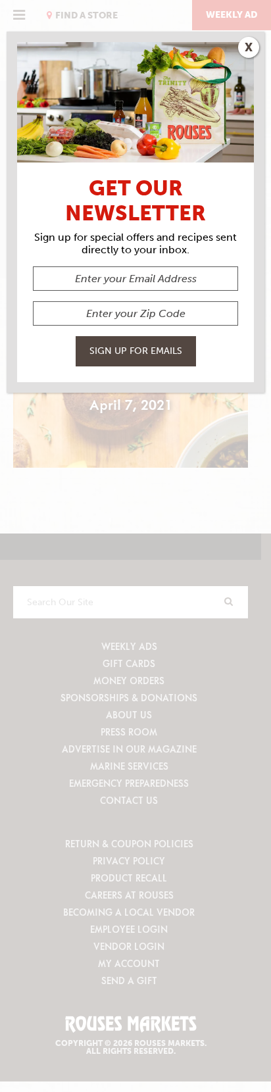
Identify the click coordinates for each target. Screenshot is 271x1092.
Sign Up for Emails (135, 351)
